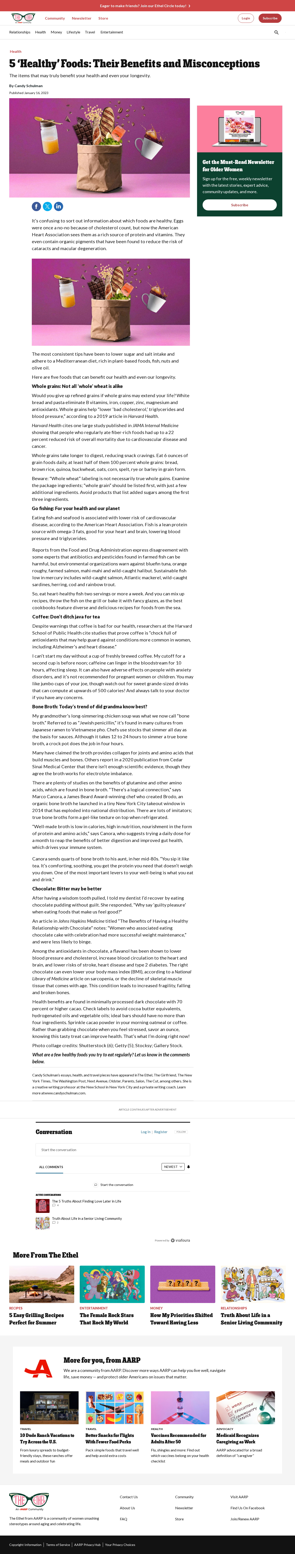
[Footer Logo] (55, 1502)
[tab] (51, 1166)
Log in (145, 1132)
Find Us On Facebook (247, 1508)
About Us (127, 1508)
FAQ (123, 1519)
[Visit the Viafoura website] (180, 1240)
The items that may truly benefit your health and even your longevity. (79, 75)
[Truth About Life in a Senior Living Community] (253, 1284)
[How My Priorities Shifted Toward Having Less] (182, 1284)
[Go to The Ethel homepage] (20, 18)
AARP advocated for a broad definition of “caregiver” (239, 1453)
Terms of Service (58, 1545)
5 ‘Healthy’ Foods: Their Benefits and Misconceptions (134, 63)
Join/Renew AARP (244, 1519)
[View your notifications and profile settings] (188, 1166)
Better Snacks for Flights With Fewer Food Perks (110, 1439)
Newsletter (81, 18)
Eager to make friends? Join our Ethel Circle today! (143, 5)
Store (103, 18)
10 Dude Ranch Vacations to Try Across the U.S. (47, 1439)
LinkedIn (58, 206)
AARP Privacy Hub (87, 1545)
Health (15, 51)
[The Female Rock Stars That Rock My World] (112, 1284)
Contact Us (129, 1497)
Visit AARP (239, 1497)
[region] (113, 1187)
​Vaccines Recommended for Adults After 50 (178, 1439)
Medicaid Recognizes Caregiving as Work (237, 1439)
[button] (276, 32)
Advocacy (224, 1429)
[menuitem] (19, 34)
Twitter (47, 206)
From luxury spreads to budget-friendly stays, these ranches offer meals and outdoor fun (46, 1455)
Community (55, 18)
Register (161, 1132)
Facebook (36, 206)
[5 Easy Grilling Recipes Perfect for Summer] (41, 1284)
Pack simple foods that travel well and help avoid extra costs (112, 1453)
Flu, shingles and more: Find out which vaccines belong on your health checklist (180, 1455)
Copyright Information (25, 1545)
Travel (25, 1429)
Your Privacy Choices (120, 1545)
